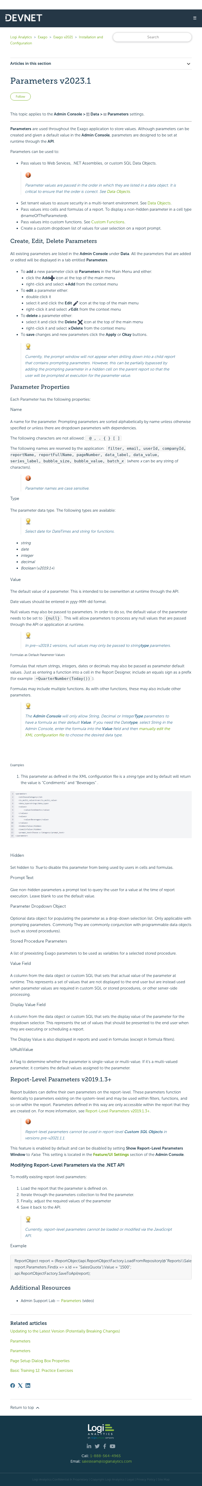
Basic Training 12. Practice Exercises (41, 1370)
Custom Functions (107, 222)
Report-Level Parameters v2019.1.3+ (117, 1111)
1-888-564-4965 (105, 1455)
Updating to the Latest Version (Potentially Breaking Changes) (65, 1331)
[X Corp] (20, 1385)
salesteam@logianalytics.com (107, 1461)
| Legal (129, 1479)
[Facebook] (12, 1385)
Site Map (164, 1479)
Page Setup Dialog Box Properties (40, 1360)
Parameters (71, 1300)
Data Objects (118, 191)
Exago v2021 (63, 37)
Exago (42, 37)
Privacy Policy (146, 1479)
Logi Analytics (21, 37)
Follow (20, 96)
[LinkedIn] (28, 1385)
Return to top (22, 1407)
